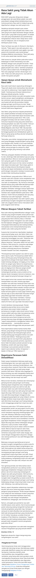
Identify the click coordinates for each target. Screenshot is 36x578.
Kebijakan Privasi (16, 570)
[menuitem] (2, 2)
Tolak (10, 575)
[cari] (34, 2)
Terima (4, 575)
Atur (16, 575)
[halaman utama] (2, 2)
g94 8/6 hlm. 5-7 (11, 6)
